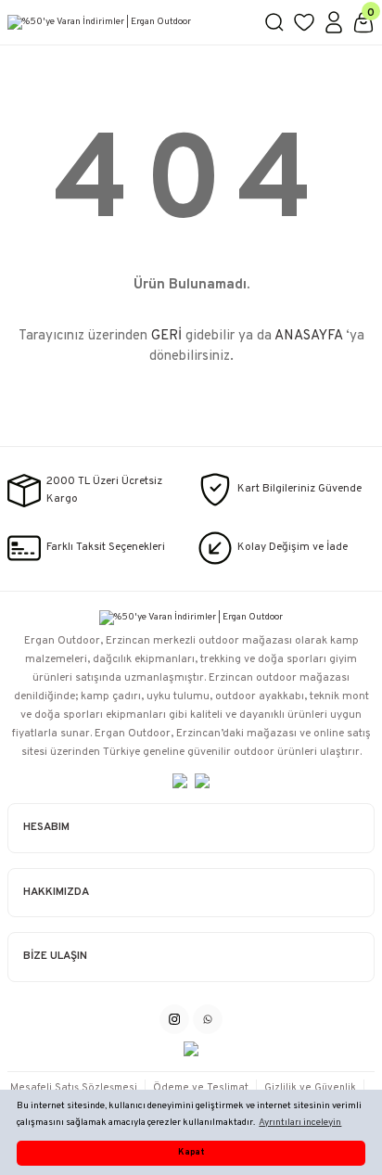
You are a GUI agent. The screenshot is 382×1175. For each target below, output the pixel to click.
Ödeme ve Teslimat (200, 1087)
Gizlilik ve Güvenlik (310, 1087)
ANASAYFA (308, 336)
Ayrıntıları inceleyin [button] (300, 1123)
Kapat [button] (191, 1152)
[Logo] (127, 22)
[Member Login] (334, 22)
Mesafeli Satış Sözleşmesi (73, 1087)
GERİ (166, 336)
